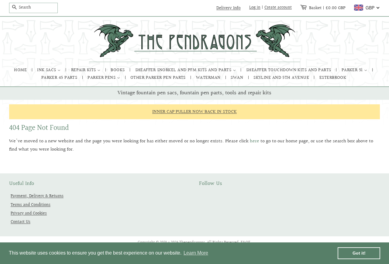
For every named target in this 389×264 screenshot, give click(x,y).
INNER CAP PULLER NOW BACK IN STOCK (194, 112)
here (254, 141)
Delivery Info (228, 8)
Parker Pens (102, 77)
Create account (278, 7)
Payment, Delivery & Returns (37, 196)
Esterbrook (332, 77)
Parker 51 (353, 70)
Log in (254, 7)
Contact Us (20, 221)
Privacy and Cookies (29, 213)
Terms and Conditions (30, 204)
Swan (237, 77)
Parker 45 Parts (60, 77)
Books (118, 70)
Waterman (209, 77)
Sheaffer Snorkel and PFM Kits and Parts (184, 70)
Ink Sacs (47, 70)
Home (21, 70)
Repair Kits (84, 70)
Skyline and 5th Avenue (281, 77)
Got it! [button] (359, 253)
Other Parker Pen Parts (158, 77)
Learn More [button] (196, 252)
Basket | (327, 8)
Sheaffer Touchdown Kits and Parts (289, 70)
